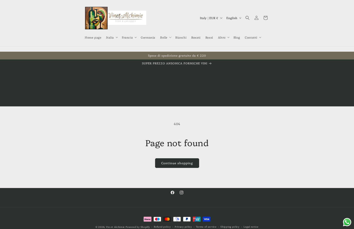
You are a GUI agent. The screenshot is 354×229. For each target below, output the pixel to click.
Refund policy (162, 226)
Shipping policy (229, 226)
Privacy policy (183, 226)
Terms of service (206, 226)
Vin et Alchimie (116, 226)
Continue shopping (177, 163)
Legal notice (251, 226)
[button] (111, 37)
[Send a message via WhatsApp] (347, 222)
